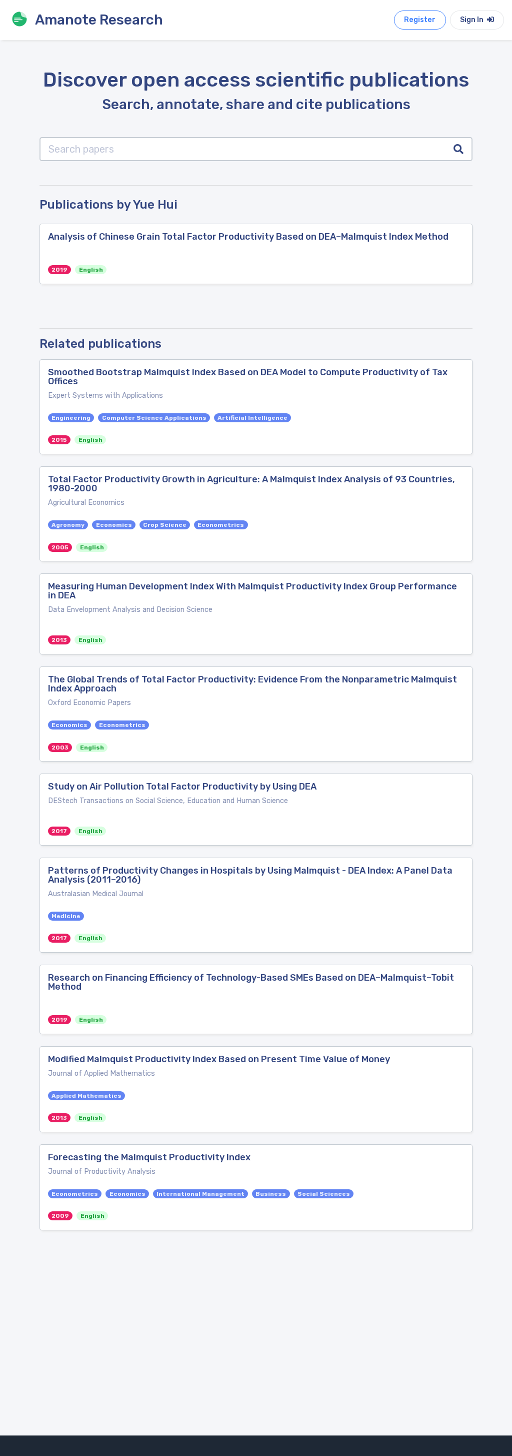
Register (420, 20)
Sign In (472, 20)
